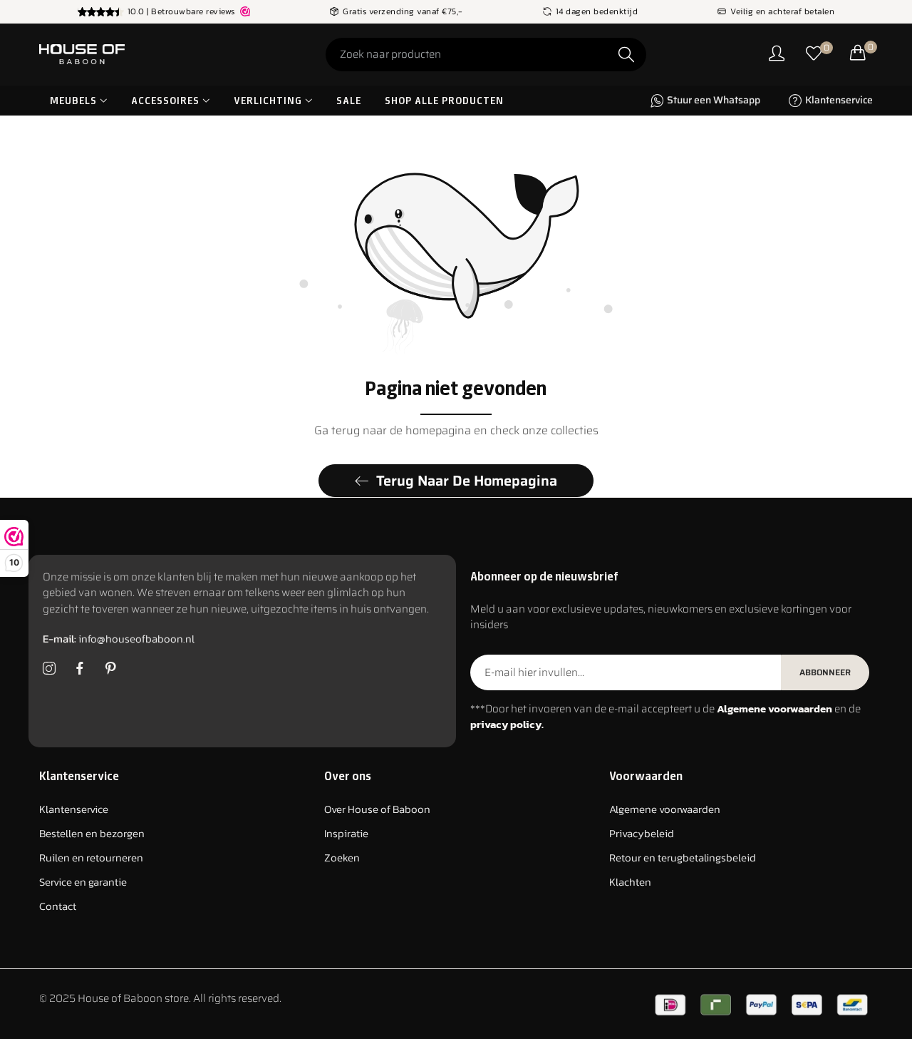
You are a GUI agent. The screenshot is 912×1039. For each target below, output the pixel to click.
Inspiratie (346, 834)
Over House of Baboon (377, 810)
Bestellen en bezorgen (92, 834)
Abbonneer (825, 672)
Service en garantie (83, 882)
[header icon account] (776, 54)
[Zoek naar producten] (626, 54)
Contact (57, 907)
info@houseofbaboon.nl (119, 639)
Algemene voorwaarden (664, 810)
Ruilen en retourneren (91, 858)
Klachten (630, 882)
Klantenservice (73, 810)
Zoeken (342, 858)
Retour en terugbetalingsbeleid (682, 858)
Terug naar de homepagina (466, 480)
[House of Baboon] (135, 54)
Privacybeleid (641, 834)
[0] (814, 54)
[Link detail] (49, 669)
